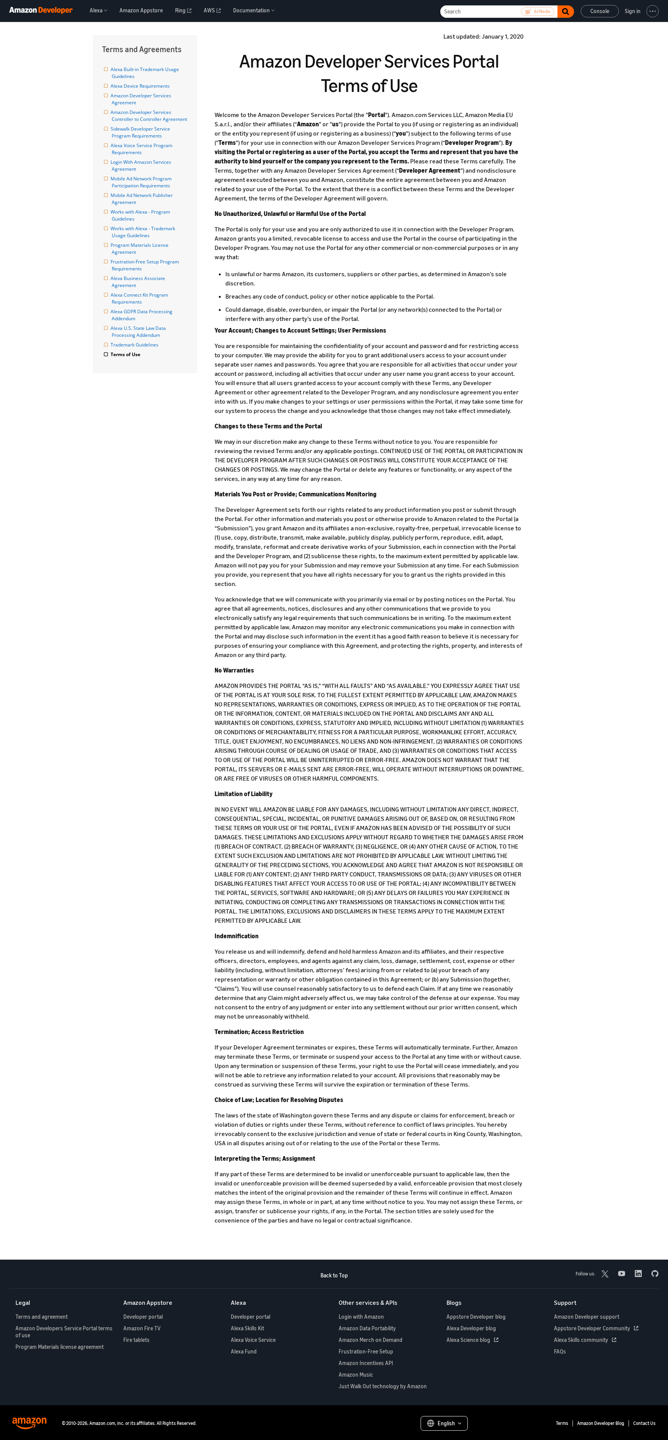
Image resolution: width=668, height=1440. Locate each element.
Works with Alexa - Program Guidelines (141, 215)
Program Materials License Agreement (141, 248)
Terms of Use (126, 354)
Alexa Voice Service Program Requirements (143, 149)
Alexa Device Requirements (141, 86)
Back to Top (334, 1275)
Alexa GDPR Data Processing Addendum (143, 315)
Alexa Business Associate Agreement (139, 282)
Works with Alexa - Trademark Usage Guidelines (144, 232)
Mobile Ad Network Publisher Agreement (143, 198)
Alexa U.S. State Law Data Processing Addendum (139, 331)
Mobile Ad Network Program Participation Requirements (142, 182)
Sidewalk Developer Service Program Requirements (141, 132)
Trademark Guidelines (135, 344)
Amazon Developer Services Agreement (142, 99)
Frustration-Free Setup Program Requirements (146, 265)
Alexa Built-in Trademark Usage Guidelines (146, 73)
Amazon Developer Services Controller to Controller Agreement (149, 115)
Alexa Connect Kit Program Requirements (140, 298)
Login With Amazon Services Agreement (142, 165)
